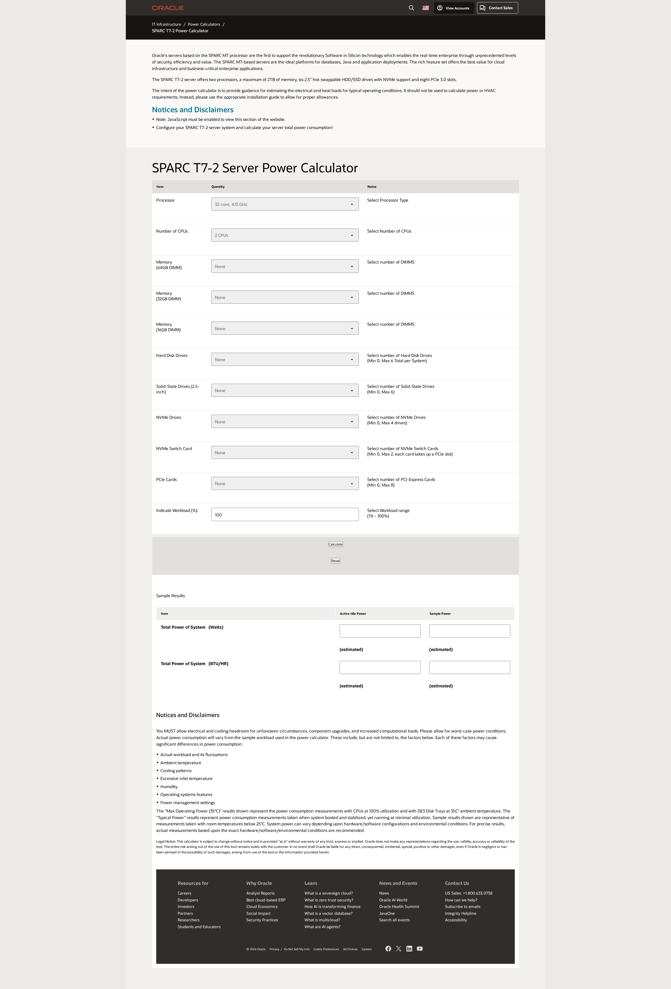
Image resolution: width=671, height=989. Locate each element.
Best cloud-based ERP (265, 899)
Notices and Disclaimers (193, 109)
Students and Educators (199, 926)
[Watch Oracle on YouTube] (420, 949)
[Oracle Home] (168, 8)
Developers (188, 899)
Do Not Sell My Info (297, 949)
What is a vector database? (329, 913)
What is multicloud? (322, 919)
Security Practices (262, 919)
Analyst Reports (260, 893)
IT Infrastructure (166, 24)
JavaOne (387, 913)
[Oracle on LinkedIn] (409, 949)
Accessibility (456, 919)
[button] (425, 8)
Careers (184, 893)
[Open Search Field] (411, 8)
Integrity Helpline (460, 913)
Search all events (394, 919)
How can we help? (461, 899)
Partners (185, 913)
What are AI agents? (322, 926)
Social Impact (258, 913)
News (384, 893)
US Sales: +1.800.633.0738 (469, 893)
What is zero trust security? (329, 899)
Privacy (274, 949)
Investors (186, 906)
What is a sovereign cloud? (329, 893)
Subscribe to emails (462, 906)
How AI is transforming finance (332, 906)
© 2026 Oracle (256, 949)
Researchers (188, 919)
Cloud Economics (262, 906)
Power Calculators (204, 24)
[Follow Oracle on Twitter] (399, 949)
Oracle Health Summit (399, 906)
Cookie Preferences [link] (326, 949)
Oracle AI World (393, 899)
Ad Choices (350, 949)
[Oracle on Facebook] (388, 949)
